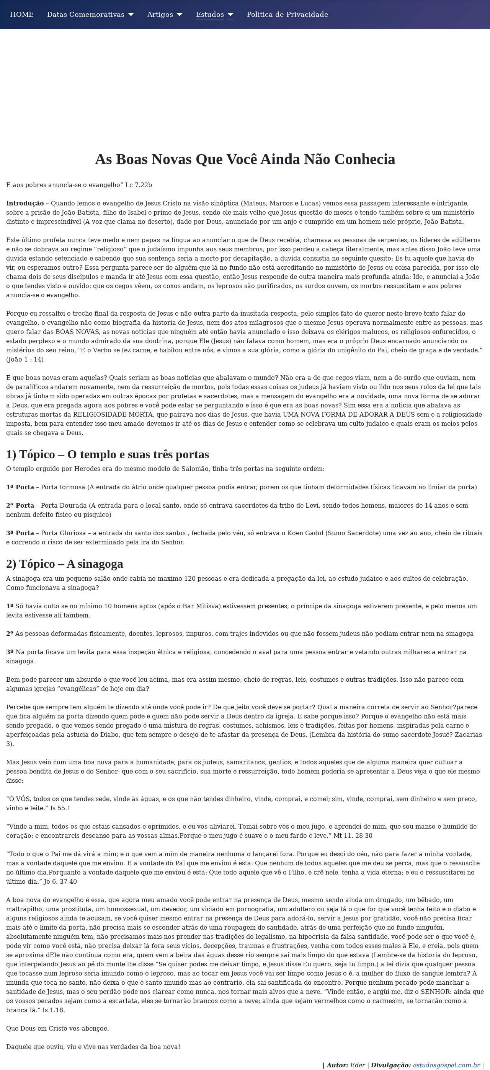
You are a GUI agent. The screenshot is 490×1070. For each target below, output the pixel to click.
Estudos (210, 14)
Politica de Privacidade (287, 14)
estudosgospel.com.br (446, 1065)
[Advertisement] (245, 86)
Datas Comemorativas (85, 14)
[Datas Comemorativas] (129, 15)
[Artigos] (178, 15)
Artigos (160, 14)
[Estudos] (229, 15)
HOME (22, 14)
